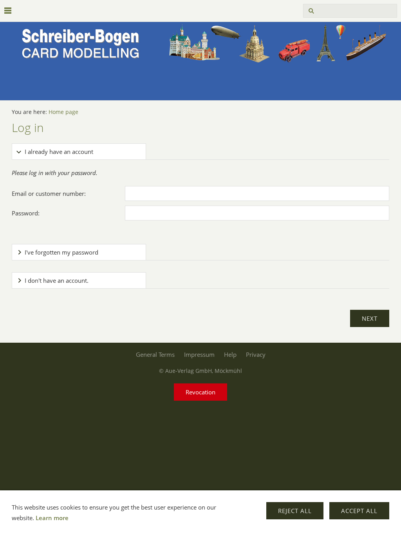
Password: (26, 213)
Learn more (52, 518)
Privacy (256, 354)
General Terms (155, 354)
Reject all (295, 511)
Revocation (200, 392)
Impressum (199, 354)
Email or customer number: (49, 193)
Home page (63, 112)
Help (230, 354)
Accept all (359, 511)
